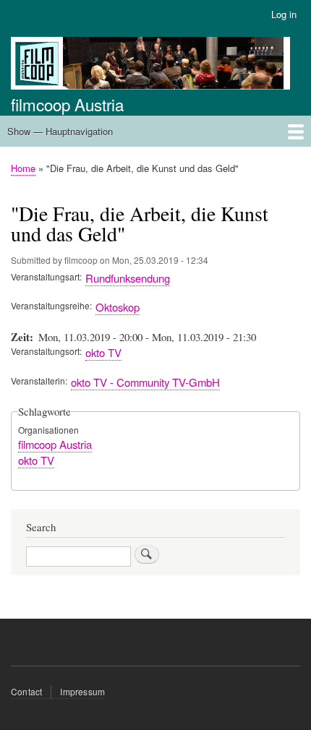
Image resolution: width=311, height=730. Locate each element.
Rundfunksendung (127, 277)
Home (23, 168)
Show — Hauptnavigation (60, 131)
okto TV (103, 352)
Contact (26, 691)
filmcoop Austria (67, 104)
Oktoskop (117, 306)
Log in (284, 14)
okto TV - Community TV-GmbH (145, 382)
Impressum (82, 691)
